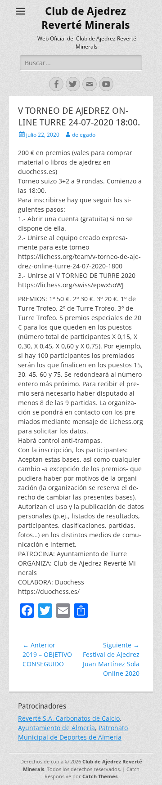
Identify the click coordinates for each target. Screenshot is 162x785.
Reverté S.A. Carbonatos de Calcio (69, 718)
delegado (83, 134)
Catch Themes (99, 776)
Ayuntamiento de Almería (56, 727)
